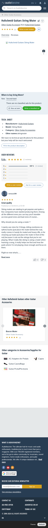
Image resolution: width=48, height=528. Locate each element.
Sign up (32, 486)
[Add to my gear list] (42, 21)
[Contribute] (39, 29)
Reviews (14, 35)
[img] (7, 29)
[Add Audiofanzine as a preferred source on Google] (9, 473)
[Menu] (44, 8)
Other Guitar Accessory (10, 25)
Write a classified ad (31, 108)
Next (44, 326)
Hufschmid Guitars (32, 25)
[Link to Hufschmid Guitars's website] (38, 21)
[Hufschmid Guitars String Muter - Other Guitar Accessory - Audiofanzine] (10, 3)
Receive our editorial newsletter (15, 481)
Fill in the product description (14, 146)
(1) (15, 29)
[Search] (4, 8)
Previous (2, 326)
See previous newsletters (11, 492)
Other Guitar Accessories (25, 130)
